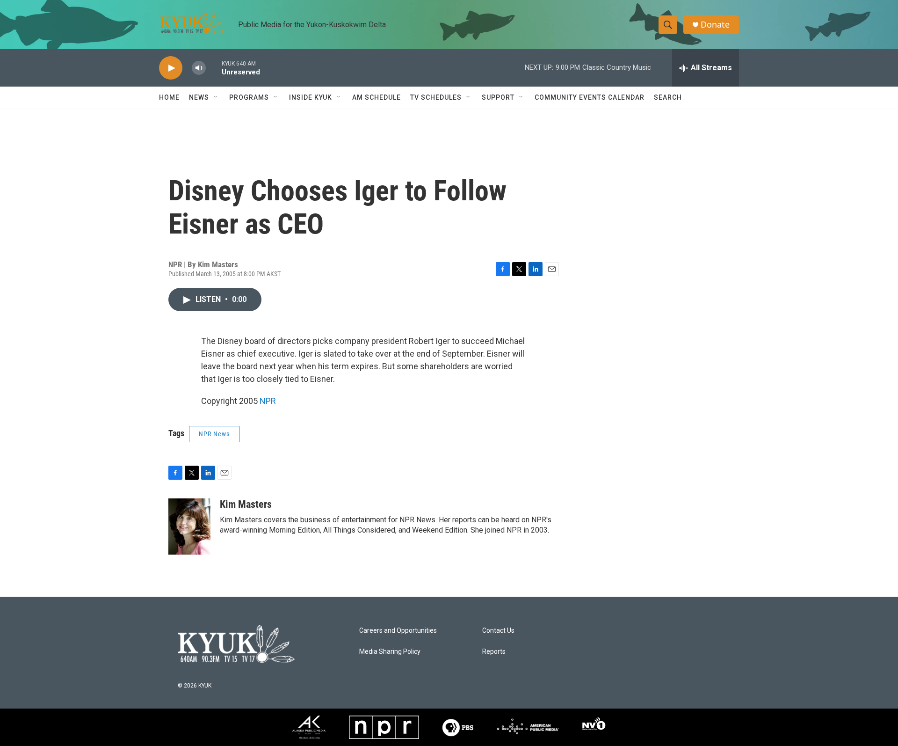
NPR (268, 401)
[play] (170, 68)
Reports (494, 651)
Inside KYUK (310, 97)
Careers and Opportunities (398, 630)
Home (169, 97)
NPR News (214, 434)
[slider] (213, 68)
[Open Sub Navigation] (216, 97)
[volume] (199, 68)
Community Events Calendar (590, 97)
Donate (715, 24)
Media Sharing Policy (389, 651)
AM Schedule (376, 97)
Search (668, 97)
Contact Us (498, 630)
